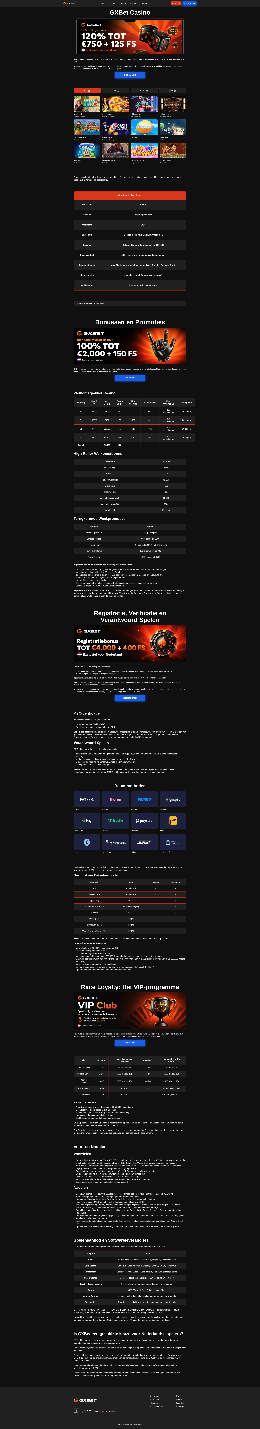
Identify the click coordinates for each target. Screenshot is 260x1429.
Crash (142, 90)
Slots (171, 90)
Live (114, 90)
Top (85, 90)
